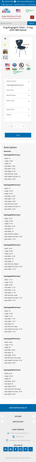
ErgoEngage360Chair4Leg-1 (15, 85)
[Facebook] (15, 449)
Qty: (12, 126)
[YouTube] (10, 449)
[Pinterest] (25, 449)
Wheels (8, 115)
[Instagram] (20, 449)
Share (18, 135)
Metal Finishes (11, 95)
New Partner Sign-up (20, 4)
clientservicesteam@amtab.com (25, 1)
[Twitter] (30, 449)
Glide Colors (10, 109)
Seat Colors (10, 90)
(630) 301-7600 (9, 1)
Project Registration (6, 4)
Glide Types (10, 100)
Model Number (11, 81)
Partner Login (32, 4)
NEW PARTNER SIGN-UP (18, 408)
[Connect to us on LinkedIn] (5, 449)
